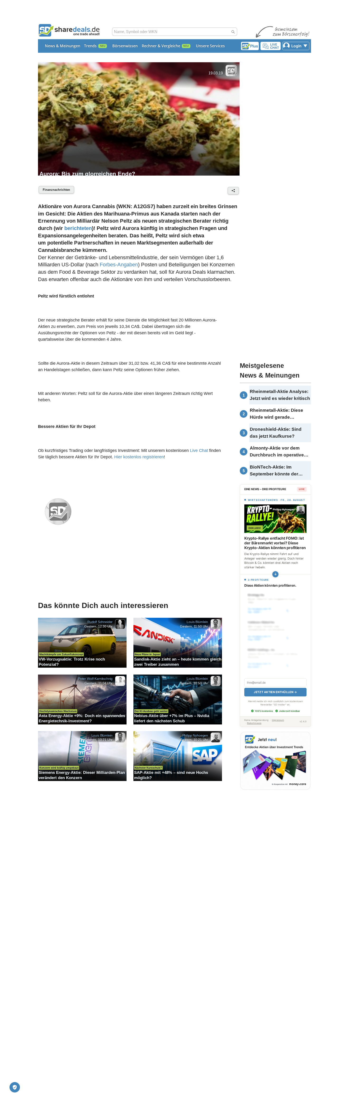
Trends (90, 45)
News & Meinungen (62, 45)
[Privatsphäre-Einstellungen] (14, 1087)
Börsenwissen (125, 45)
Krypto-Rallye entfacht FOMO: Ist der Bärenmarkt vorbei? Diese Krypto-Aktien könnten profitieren (275, 543)
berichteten (78, 228)
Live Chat (199, 450)
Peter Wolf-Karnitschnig (95, 678)
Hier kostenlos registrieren (139, 457)
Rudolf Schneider (100, 622)
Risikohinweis (254, 723)
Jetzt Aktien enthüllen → (275, 692)
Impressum (278, 720)
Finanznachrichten (56, 190)
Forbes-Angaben (119, 265)
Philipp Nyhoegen (195, 735)
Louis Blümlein (197, 622)
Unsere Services (210, 45)
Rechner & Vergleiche (161, 45)
